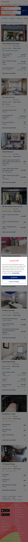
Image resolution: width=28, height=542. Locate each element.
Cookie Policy (15, 273)
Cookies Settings (14, 281)
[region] (14, 271)
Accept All (14, 277)
